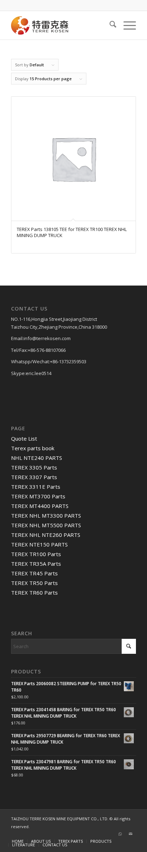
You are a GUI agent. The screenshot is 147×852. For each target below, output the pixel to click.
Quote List (24, 438)
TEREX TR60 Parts (34, 592)
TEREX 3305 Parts (34, 467)
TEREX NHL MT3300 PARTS (46, 515)
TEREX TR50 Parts (34, 582)
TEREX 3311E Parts (35, 486)
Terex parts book (32, 448)
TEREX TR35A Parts (36, 563)
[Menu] (126, 25)
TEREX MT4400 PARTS (40, 505)
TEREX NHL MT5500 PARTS (46, 525)
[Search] (109, 25)
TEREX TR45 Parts (34, 573)
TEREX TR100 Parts (36, 554)
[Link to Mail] (130, 833)
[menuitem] (109, 25)
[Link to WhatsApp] (120, 833)
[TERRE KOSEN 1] (61, 25)
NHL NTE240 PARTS (36, 457)
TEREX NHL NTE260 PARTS (45, 534)
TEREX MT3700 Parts (38, 496)
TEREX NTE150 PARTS (39, 544)
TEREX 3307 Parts (34, 477)
